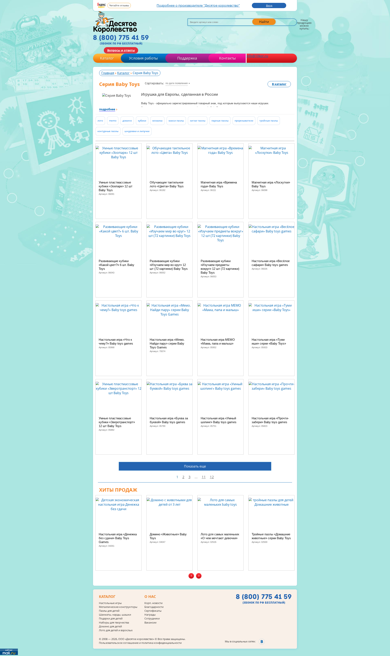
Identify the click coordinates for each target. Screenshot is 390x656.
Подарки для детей (110, 618)
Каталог (107, 58)
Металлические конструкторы (118, 606)
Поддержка (187, 58)
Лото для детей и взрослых (116, 630)
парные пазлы (220, 120)
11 (204, 477)
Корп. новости (153, 603)
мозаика (157, 120)
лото (100, 120)
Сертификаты (152, 610)
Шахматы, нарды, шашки (115, 614)
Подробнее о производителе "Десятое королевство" (198, 5)
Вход (269, 5)
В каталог (279, 84)
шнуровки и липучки (137, 131)
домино (127, 120)
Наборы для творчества (114, 622)
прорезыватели (244, 120)
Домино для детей (110, 626)
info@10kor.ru (257, 56)
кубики (142, 120)
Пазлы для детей (109, 610)
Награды (150, 614)
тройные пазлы (268, 120)
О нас (150, 596)
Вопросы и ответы (121, 50)
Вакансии (150, 622)
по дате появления (177, 83)
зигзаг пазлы (197, 120)
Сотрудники (152, 618)
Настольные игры (110, 603)
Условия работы (143, 58)
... (196, 477)
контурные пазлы (108, 131)
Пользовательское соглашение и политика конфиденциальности (140, 643)
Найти (264, 22)
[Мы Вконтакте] (262, 641)
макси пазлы (176, 120)
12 (212, 477)
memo (112, 120)
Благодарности (154, 606)
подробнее (107, 109)
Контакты (227, 58)
